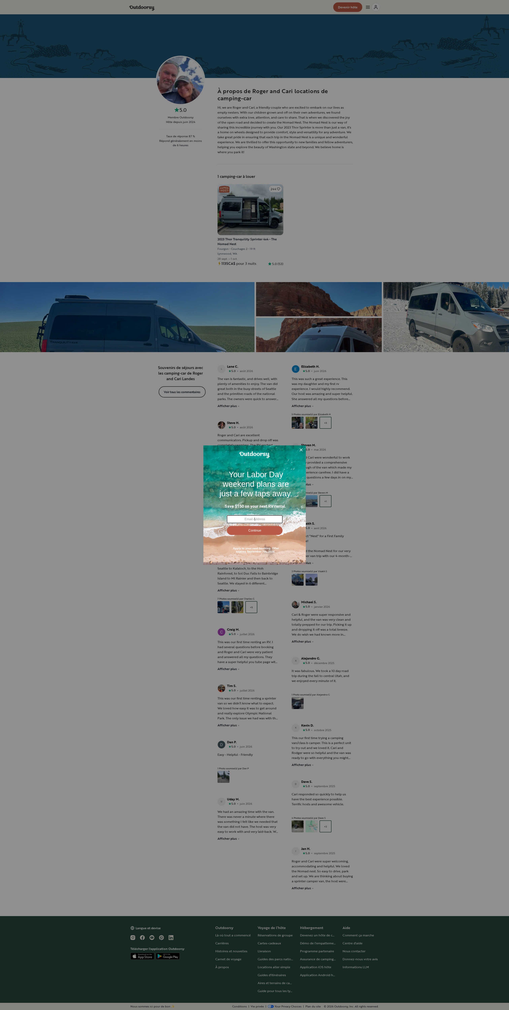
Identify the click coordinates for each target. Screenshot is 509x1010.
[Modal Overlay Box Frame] (254, 505)
